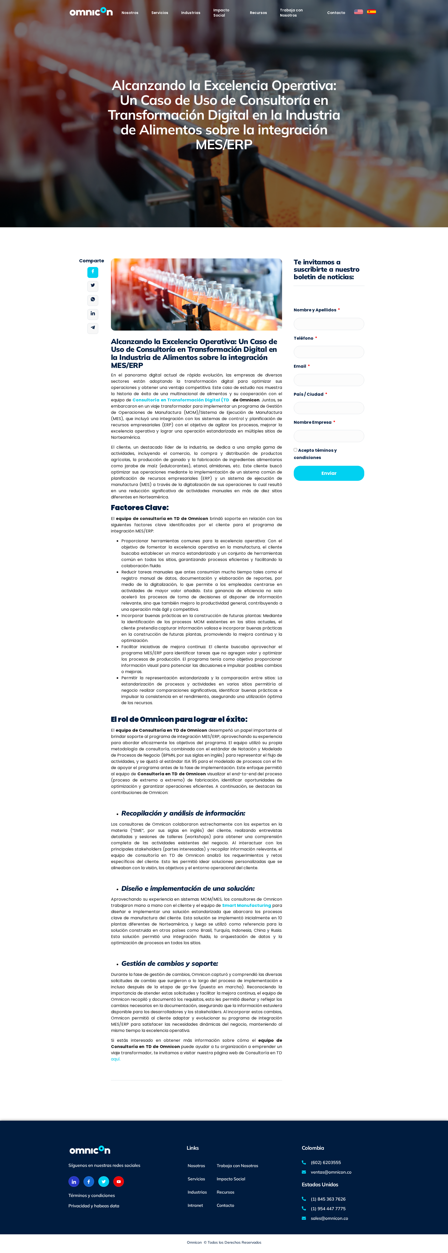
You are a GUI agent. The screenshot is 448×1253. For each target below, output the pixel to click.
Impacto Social (231, 1178)
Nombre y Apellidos (315, 310)
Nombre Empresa (313, 422)
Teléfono (304, 338)
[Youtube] (118, 1181)
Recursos (225, 1192)
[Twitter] (103, 1181)
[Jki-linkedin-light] (73, 1181)
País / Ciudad (309, 394)
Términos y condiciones (91, 1195)
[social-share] (92, 272)
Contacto (225, 1205)
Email (300, 366)
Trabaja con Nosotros (237, 1165)
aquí (115, 1059)
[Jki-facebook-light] (88, 1181)
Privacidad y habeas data (93, 1205)
